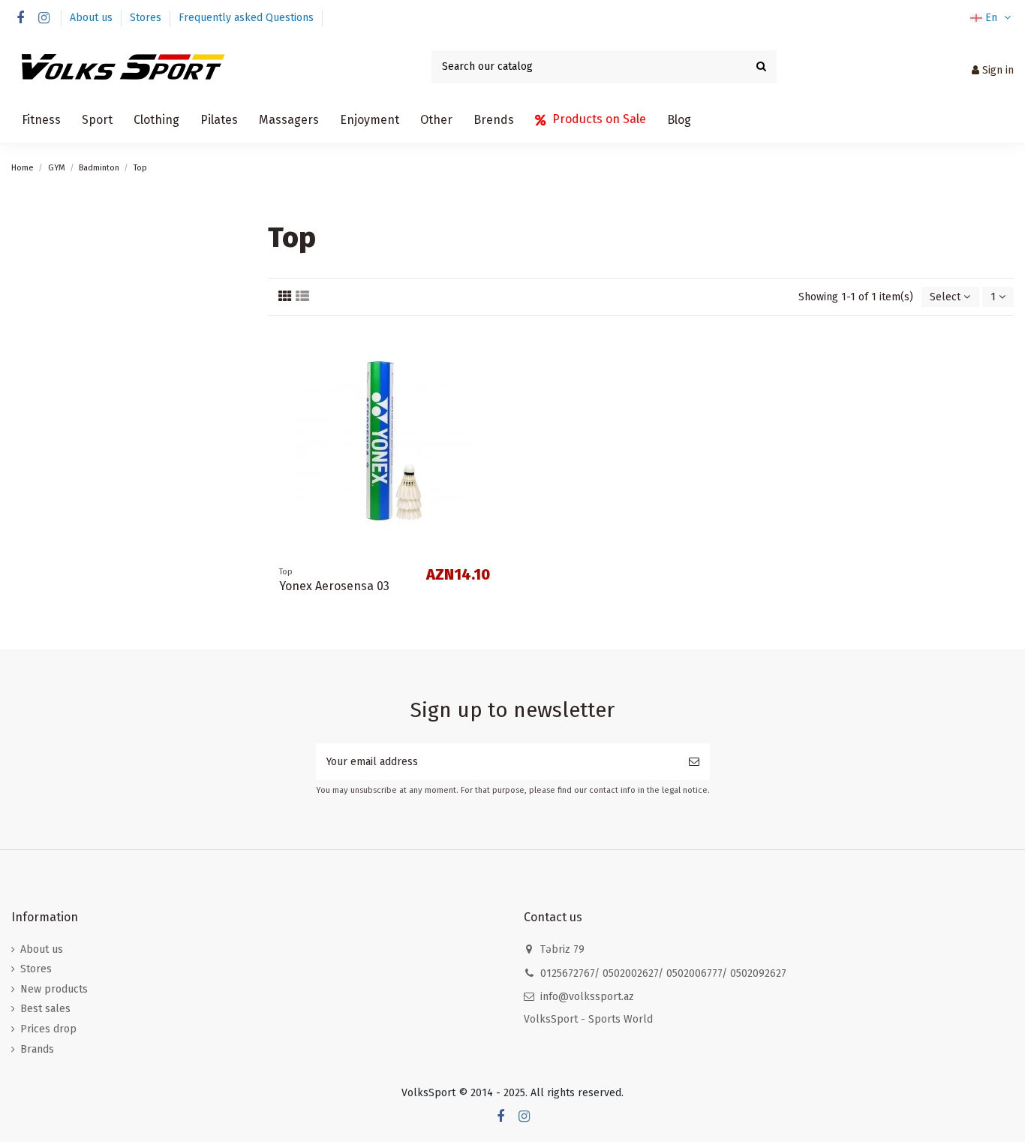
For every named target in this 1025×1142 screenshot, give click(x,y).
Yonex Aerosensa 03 (334, 586)
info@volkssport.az (587, 996)
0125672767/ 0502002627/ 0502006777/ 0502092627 (663, 973)
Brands (37, 1049)
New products (54, 989)
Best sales (45, 1008)
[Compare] (490, 349)
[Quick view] (490, 375)
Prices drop (48, 1029)
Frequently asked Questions (246, 17)
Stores (147, 17)
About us (93, 17)
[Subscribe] (694, 761)
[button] (41, 120)
